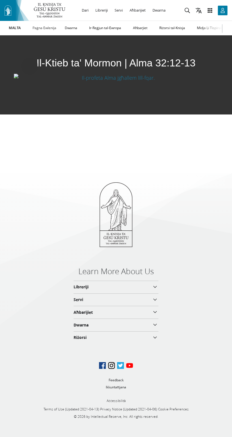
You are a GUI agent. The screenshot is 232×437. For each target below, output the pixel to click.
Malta (15, 28)
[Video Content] (116, 77)
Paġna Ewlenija (44, 27)
